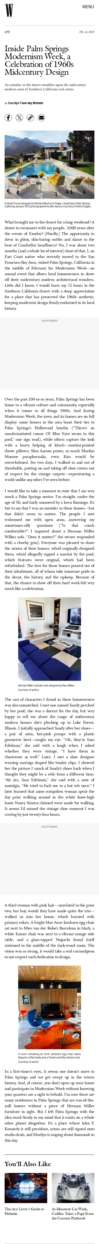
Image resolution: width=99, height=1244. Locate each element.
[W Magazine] (9, 10)
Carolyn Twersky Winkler (26, 103)
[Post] (19, 117)
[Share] (8, 117)
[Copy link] (30, 117)
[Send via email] (41, 117)
